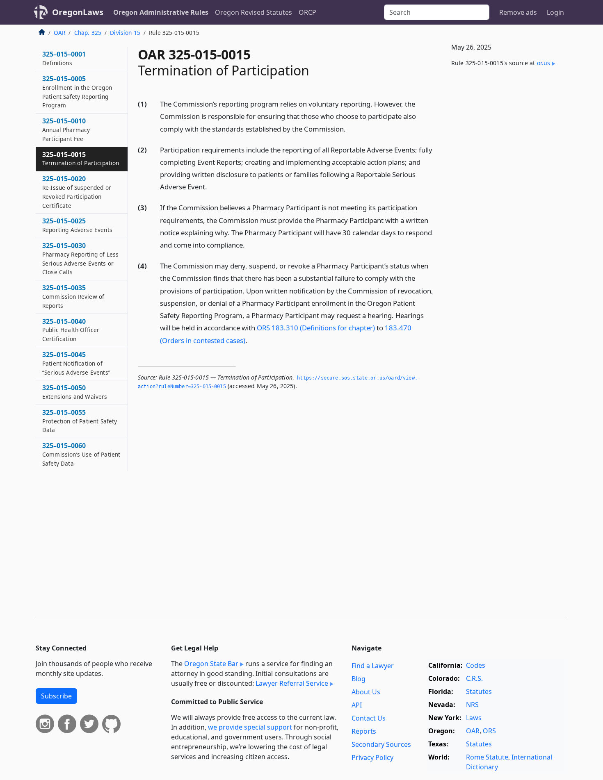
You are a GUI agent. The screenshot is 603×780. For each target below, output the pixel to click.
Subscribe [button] (56, 695)
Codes (475, 665)
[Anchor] (350, 128)
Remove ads (518, 12)
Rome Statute (487, 757)
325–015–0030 (80, 258)
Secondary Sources (381, 744)
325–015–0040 (70, 330)
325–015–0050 (74, 391)
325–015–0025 (77, 225)
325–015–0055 (79, 421)
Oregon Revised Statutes (253, 12)
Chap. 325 (87, 32)
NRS (472, 704)
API (357, 705)
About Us (366, 691)
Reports (364, 731)
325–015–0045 (76, 363)
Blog (358, 678)
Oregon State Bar (211, 663)
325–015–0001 (64, 58)
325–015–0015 (80, 158)
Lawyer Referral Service (292, 683)
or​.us (543, 63)
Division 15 (125, 32)
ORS (489, 730)
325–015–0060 (81, 454)
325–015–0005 (77, 91)
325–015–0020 (76, 191)
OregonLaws (77, 12)
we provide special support (250, 727)
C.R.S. (474, 678)
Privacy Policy (372, 757)
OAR (59, 32)
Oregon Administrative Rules (160, 12)
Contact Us (369, 718)
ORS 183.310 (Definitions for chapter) (316, 327)
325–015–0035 (73, 296)
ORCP (307, 12)
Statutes (479, 691)
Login (555, 12)
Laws (474, 717)
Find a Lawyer (373, 665)
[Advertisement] (505, 209)
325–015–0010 (66, 129)
